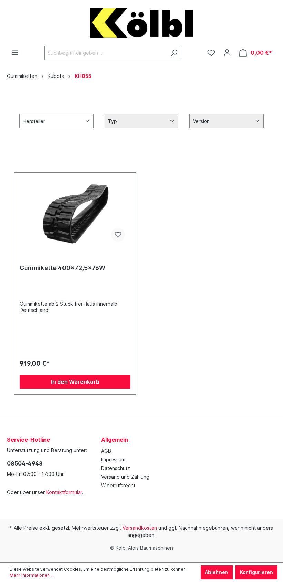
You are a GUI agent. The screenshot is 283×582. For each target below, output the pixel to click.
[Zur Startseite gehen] (141, 23)
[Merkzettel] (211, 52)
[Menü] (15, 52)
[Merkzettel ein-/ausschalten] (118, 235)
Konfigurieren (256, 572)
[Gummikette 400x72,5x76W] (75, 212)
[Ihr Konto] (227, 52)
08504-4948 (25, 463)
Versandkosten (140, 528)
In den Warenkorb (75, 381)
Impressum (113, 459)
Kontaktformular (64, 492)
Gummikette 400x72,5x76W (62, 268)
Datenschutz (115, 468)
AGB (106, 451)
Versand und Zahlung (125, 477)
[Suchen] (174, 53)
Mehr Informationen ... (32, 575)
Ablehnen (216, 572)
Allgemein (114, 439)
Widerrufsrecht (118, 485)
